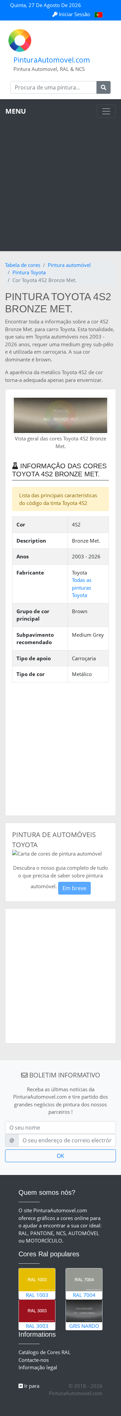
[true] (103, 87)
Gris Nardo (84, 1326)
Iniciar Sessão (74, 14)
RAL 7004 (84, 1295)
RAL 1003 (37, 1295)
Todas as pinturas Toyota (81, 587)
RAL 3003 (37, 1326)
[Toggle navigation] (106, 111)
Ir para (31, 1385)
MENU (15, 111)
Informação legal (37, 1367)
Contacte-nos (33, 1359)
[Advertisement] (60, 181)
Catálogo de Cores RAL (44, 1352)
